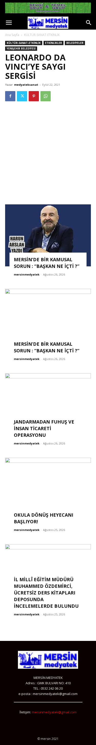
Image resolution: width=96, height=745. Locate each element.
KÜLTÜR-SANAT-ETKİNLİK (42, 35)
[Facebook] (10, 96)
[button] (9, 23)
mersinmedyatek (26, 274)
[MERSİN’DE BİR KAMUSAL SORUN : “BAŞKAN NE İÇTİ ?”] (48, 235)
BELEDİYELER (74, 43)
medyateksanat (26, 84)
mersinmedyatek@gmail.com (54, 712)
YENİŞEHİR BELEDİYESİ (21, 48)
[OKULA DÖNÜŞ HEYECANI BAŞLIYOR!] (48, 490)
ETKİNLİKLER (53, 43)
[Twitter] (22, 96)
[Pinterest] (34, 96)
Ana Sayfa (12, 35)
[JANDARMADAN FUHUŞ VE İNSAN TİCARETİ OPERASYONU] (48, 404)
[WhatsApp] (45, 96)
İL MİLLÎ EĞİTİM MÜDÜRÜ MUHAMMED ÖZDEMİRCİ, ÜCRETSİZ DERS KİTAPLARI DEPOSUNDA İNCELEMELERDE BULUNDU (46, 592)
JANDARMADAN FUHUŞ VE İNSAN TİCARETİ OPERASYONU (44, 428)
